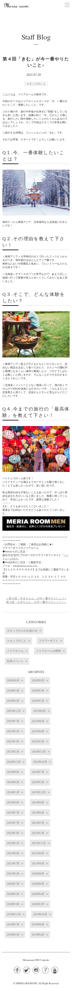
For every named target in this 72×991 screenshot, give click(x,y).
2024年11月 (14, 761)
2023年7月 (13, 812)
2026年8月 (13, 680)
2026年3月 (38, 690)
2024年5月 (38, 782)
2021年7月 (13, 863)
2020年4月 (38, 894)
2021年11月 (39, 843)
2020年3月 (13, 904)
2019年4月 (38, 934)
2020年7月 (13, 883)
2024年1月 (13, 792)
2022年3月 (13, 833)
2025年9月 (39, 710)
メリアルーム (15, 650)
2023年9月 (13, 802)
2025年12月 (14, 710)
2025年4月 (38, 731)
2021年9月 (13, 853)
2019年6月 (38, 924)
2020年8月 (38, 873)
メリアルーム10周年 (48, 650)
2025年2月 (38, 741)
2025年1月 (13, 751)
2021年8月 (38, 853)
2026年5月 (13, 690)
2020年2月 (38, 904)
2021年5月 (13, 873)
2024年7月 (38, 772)
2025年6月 (38, 721)
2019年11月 (14, 914)
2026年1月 (38, 700)
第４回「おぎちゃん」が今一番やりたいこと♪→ (36, 602)
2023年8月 (38, 802)
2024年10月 (40, 761)
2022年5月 (38, 822)
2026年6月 (38, 680)
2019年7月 (13, 924)
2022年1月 (13, 843)
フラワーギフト (48, 640)
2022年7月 (13, 822)
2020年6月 (38, 883)
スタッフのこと (36, 83)
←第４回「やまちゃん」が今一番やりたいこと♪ (36, 598)
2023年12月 (39, 792)
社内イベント (15, 661)
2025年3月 (13, 741)
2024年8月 (13, 772)
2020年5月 (13, 894)
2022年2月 (38, 833)
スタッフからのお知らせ (22, 630)
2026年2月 (13, 700)
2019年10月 (40, 914)
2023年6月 (38, 812)
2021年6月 (38, 863)
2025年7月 (13, 721)
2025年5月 (13, 731)
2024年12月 (39, 751)
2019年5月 (13, 934)
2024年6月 (13, 782)
